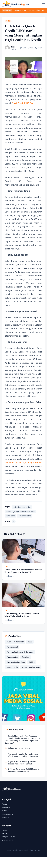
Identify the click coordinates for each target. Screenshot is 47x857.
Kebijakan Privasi (8, 837)
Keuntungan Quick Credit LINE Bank (20, 511)
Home (4, 830)
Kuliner (4, 811)
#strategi (26, 657)
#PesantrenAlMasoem (31, 667)
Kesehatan (6, 807)
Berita (4, 833)
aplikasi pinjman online (22, 507)
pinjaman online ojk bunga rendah (23, 462)
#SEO (30, 642)
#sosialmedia (12, 667)
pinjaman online (25, 516)
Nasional (5, 817)
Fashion (5, 804)
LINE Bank (10, 516)
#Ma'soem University (15, 642)
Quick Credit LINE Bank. (23, 103)
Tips (8, 21)
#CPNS (31, 662)
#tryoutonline (12, 657)
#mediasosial (12, 647)
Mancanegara (7, 814)
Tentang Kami (7, 840)
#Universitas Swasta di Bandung (20, 652)
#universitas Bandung (16, 662)
